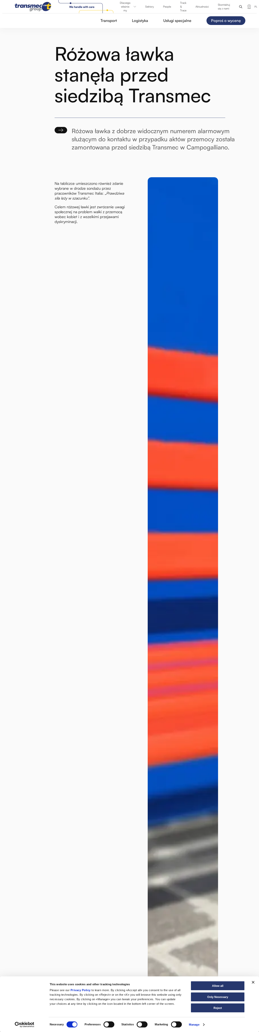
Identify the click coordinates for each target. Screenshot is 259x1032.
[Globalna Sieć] (249, 6)
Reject (217, 1007)
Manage (194, 1024)
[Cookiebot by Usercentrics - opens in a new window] (24, 1024)
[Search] (241, 7)
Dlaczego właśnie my (125, 6)
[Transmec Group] (65, 6)
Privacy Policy (81, 990)
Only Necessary (217, 997)
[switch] (109, 1024)
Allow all (217, 985)
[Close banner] (253, 982)
